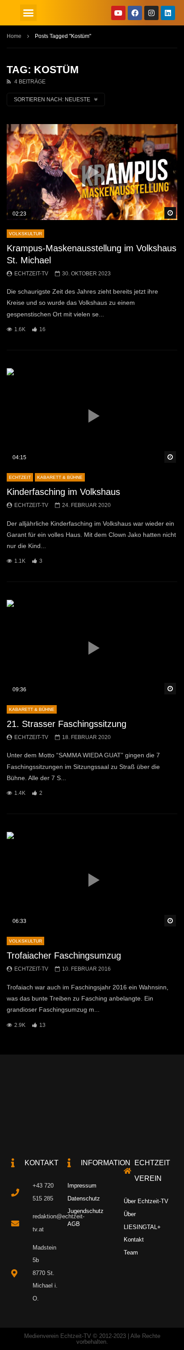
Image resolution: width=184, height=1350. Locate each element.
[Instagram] (151, 13)
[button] (28, 12)
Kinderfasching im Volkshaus (63, 492)
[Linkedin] (168, 13)
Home (14, 36)
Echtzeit (20, 477)
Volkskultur (25, 233)
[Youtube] (118, 13)
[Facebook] (135, 13)
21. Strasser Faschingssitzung (66, 724)
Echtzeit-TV (31, 273)
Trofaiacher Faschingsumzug (64, 955)
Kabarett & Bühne (60, 477)
